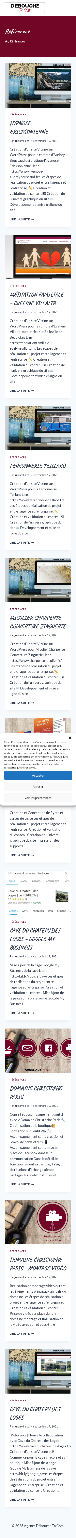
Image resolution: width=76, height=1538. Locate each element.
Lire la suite (22, 219)
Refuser (38, 786)
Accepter (38, 775)
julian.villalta (22, 140)
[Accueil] (6, 41)
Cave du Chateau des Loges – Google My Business (35, 939)
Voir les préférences (38, 798)
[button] (70, 738)
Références (18, 114)
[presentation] (38, 85)
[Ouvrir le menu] (67, 8)
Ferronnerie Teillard (37, 465)
